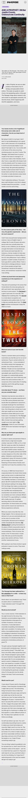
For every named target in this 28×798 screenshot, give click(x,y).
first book (22, 291)
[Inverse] (13, 2)
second (24, 296)
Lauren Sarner (7, 76)
